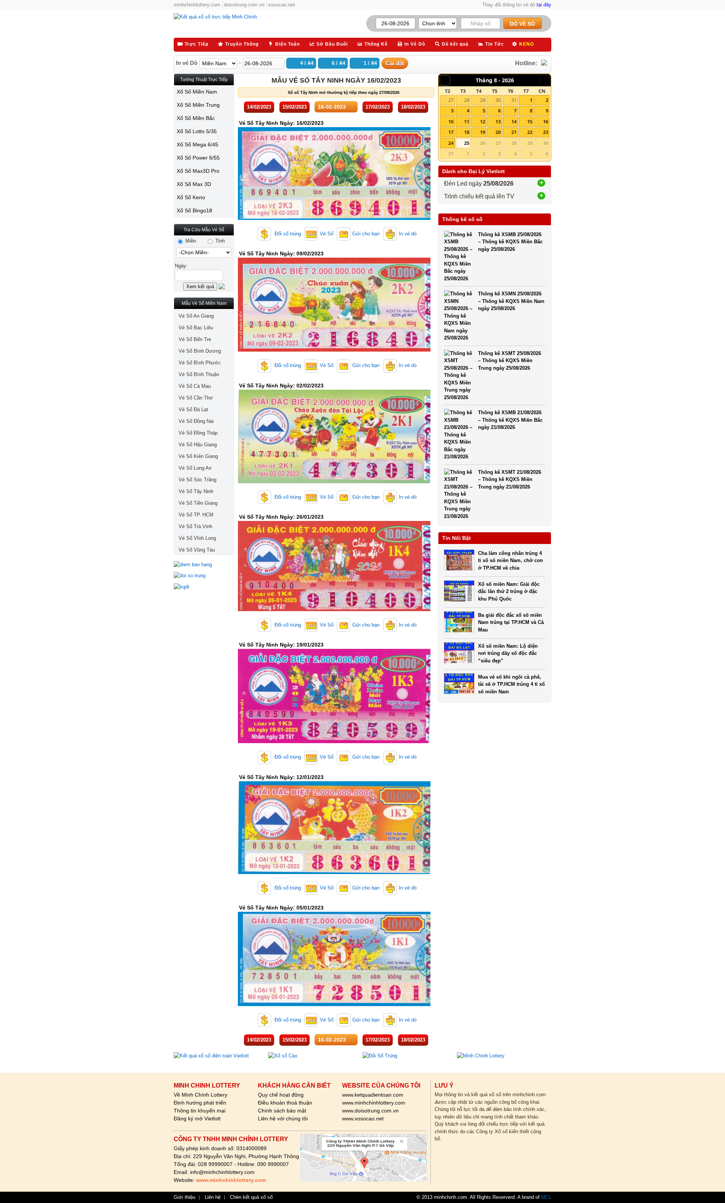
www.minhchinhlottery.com (373, 1103)
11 (466, 121)
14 (514, 121)
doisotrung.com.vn (244, 5)
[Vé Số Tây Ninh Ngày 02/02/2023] (334, 481)
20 (498, 132)
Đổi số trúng (287, 234)
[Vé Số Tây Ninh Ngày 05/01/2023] (334, 1004)
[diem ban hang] (204, 564)
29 (482, 100)
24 (451, 143)
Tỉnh (219, 241)
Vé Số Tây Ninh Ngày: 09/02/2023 (281, 253)
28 (466, 100)
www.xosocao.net (363, 1118)
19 (482, 132)
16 (545, 121)
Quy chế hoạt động (281, 1095)
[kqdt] (204, 587)
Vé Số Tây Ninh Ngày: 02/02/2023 (281, 386)
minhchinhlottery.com (197, 5)
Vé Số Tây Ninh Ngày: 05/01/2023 (281, 908)
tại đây (544, 5)
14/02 (259, 107)
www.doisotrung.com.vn (370, 1111)
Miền (190, 241)
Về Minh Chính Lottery (200, 1095)
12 (482, 121)
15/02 (294, 107)
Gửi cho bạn (365, 234)
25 (466, 143)
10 (451, 121)
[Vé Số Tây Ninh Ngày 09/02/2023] (334, 350)
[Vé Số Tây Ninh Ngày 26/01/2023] (334, 609)
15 (529, 121)
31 (514, 100)
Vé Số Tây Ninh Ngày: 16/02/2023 (281, 123)
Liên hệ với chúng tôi (283, 1118)
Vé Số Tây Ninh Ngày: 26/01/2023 (281, 517)
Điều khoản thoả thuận (285, 1103)
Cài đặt (395, 63)
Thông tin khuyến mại (199, 1111)
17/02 (378, 107)
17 (451, 132)
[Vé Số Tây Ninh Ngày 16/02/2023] (334, 218)
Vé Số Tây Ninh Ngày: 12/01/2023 (281, 777)
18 (466, 132)
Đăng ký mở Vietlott (197, 1118)
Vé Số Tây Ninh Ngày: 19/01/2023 (281, 645)
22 (529, 132)
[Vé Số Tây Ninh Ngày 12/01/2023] (334, 872)
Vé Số (326, 234)
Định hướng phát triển (200, 1103)
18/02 (413, 107)
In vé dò (407, 234)
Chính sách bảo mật (282, 1111)
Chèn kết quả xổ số (251, 1197)
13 (498, 121)
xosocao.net (281, 5)
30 (498, 100)
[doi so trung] (204, 575)
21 (514, 132)
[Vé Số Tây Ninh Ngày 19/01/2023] (334, 741)
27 (451, 100)
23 (545, 132)
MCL (546, 1197)
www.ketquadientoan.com (372, 1095)
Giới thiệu (184, 1197)
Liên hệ (213, 1197)
